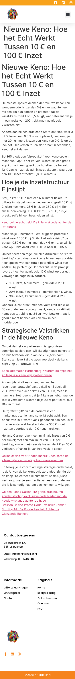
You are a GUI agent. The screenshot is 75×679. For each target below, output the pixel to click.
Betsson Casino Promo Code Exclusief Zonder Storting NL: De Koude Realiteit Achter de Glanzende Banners (34, 509)
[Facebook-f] (5, 654)
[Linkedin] (12, 654)
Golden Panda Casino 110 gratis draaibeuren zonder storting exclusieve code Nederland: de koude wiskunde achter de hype (34, 496)
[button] (68, 14)
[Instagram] (19, 654)
